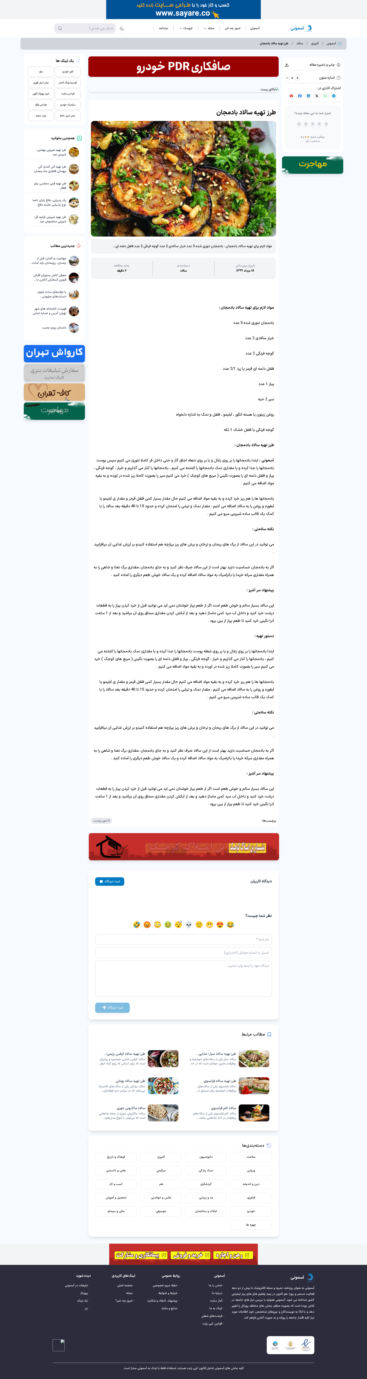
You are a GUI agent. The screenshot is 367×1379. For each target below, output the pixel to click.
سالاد (299, 44)
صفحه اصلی (125, 1285)
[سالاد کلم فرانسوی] (229, 1113)
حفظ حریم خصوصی (165, 1285)
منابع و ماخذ (169, 1308)
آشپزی (315, 44)
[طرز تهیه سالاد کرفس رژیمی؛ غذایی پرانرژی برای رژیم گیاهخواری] (138, 1059)
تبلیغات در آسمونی (76, 1285)
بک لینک (82, 1301)
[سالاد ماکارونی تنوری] (138, 1113)
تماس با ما (215, 1285)
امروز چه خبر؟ (124, 1301)
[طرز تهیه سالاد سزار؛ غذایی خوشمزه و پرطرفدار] (229, 1059)
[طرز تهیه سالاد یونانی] (138, 1086)
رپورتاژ (84, 1293)
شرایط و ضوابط (168, 1293)
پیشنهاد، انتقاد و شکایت (162, 1301)
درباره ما (217, 1293)
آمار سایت (216, 1301)
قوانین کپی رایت (212, 1324)
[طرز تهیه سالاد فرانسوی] (229, 1086)
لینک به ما (215, 1308)
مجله (129, 1293)
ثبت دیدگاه (112, 881)
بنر (86, 1308)
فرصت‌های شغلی (212, 1316)
